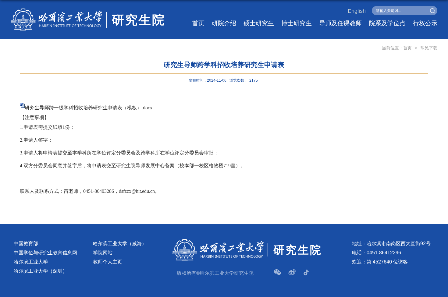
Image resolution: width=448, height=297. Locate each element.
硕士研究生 (259, 23)
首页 (198, 23)
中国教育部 (26, 243)
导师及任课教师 (340, 23)
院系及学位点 (387, 23)
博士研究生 (296, 23)
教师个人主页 (107, 261)
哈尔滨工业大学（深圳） (40, 271)
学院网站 (102, 252)
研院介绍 (224, 23)
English (357, 11)
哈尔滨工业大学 (31, 261)
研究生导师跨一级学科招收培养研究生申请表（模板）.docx (88, 107)
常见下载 (428, 47)
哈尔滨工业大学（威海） (120, 243)
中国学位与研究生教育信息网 (45, 252)
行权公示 (425, 23)
